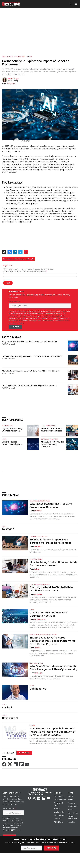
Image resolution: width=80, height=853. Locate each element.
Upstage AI (8, 528)
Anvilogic (38, 673)
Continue (51, 848)
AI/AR (29, 57)
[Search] (70, 4)
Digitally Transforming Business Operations (12, 429)
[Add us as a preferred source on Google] (26, 252)
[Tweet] (20, 252)
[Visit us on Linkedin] (16, 764)
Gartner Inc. (11, 84)
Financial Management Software (43, 634)
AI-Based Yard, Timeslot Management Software (52, 429)
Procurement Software (39, 501)
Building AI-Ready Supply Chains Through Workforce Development (32, 356)
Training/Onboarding (39, 536)
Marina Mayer (13, 79)
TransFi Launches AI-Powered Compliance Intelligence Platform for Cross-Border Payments (52, 641)
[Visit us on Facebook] (4, 764)
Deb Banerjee (38, 688)
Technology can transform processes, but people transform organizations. (54, 550)
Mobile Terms (64, 320)
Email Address (15, 302)
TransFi (37, 648)
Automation (7, 425)
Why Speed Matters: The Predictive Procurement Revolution (29, 341)
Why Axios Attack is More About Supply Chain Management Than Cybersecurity (53, 667)
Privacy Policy (18, 323)
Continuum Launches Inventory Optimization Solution (48, 614)
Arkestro (37, 511)
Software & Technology (13, 57)
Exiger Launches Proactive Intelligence (12, 443)
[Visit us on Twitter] (10, 764)
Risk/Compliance (36, 663)
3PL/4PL (32, 725)
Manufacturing (36, 559)
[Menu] (76, 4)
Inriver (36, 569)
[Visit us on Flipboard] (21, 764)
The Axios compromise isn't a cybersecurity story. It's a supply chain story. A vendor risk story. (51, 677)
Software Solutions (49, 439)
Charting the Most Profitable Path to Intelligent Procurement (29, 385)
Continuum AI (39, 619)
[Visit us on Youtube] (27, 764)
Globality (38, 594)
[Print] (4, 252)
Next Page (24, 753)
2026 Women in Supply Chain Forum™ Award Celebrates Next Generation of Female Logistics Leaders (52, 731)
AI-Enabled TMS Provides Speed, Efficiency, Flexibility (52, 444)
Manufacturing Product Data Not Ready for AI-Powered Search (31, 371)
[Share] (10, 252)
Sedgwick (38, 546)
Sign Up (15, 327)
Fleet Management (48, 425)
